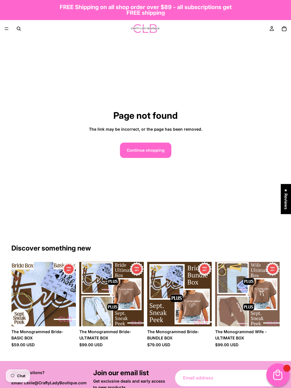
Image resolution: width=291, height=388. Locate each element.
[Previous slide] (17, 294)
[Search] (19, 28)
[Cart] (284, 28)
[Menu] (6, 28)
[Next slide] (69, 294)
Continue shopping (146, 150)
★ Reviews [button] (286, 199)
